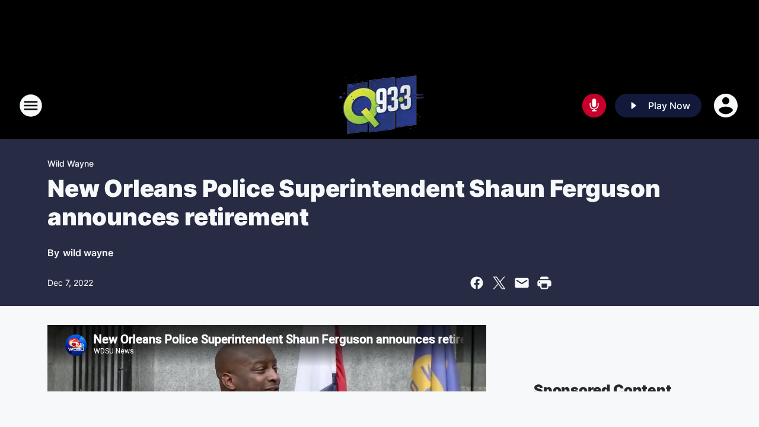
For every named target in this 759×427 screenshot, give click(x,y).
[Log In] (727, 105)
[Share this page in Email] (522, 283)
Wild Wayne (70, 163)
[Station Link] (380, 105)
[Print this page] (544, 283)
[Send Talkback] (594, 105)
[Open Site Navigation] (31, 105)
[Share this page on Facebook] (476, 283)
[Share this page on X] (499, 283)
